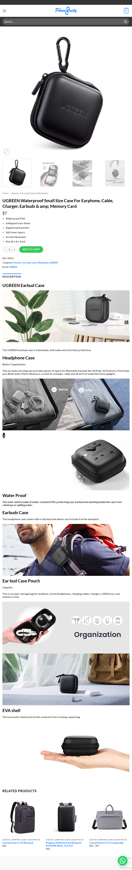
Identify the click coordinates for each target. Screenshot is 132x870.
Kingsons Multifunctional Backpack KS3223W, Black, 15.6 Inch (64, 844)
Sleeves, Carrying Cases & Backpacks (30, 193)
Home (5, 193)
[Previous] (9, 92)
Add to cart (31, 249)
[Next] (123, 92)
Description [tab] (11, 276)
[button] (4, 11)
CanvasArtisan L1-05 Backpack (17, 842)
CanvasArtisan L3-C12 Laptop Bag (106, 842)
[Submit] (126, 21)
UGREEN (53, 262)
